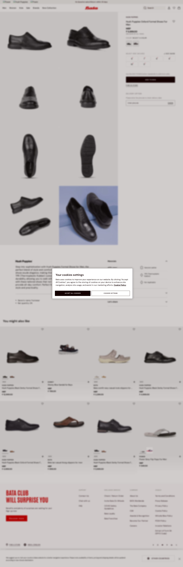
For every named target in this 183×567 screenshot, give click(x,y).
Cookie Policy (120, 285)
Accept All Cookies (73, 293)
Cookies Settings (111, 293)
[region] (92, 283)
